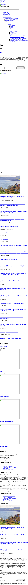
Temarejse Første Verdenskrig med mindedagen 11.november (13, 245)
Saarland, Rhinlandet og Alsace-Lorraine (9, 226)
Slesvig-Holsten (13, 31)
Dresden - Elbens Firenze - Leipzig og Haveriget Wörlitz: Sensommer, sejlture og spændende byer (12, 205)
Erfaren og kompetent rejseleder (11, 19)
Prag (11, 30)
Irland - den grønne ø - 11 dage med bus (9, 332)
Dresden (12, 28)
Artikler (9, 24)
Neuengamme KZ (4, 446)
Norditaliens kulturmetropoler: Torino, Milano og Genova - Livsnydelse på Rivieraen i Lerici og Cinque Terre (13, 274)
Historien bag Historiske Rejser (11, 18)
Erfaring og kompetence (8, 466)
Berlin (11, 27)
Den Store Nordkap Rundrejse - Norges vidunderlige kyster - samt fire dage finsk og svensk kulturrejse (13, 310)
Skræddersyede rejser (9, 20)
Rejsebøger (10, 34)
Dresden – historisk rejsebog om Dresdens (19, 40)
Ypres (2, 52)
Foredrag (10, 22)
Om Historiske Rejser (7, 17)
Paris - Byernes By (4, 239)
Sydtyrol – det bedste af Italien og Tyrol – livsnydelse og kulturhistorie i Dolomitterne (12, 220)
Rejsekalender (5, 12)
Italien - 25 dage (3, 346)
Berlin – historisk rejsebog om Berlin (18, 35)
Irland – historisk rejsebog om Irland (17, 39)
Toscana (12, 32)
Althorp (2, 371)
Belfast (11, 26)
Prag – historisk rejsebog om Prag (17, 37)
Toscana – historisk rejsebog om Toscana (18, 38)
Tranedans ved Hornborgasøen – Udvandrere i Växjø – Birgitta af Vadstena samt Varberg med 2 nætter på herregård (13, 266)
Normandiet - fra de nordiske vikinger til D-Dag (10, 338)
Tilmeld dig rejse (6, 13)
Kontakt (4, 15)
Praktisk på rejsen (6, 14)
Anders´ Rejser (6, 468)
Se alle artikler (13, 33)
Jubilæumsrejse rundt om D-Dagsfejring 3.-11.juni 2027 (12, 303)
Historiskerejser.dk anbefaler (8, 469)
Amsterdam (12, 25)
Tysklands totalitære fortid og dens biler (9, 259)
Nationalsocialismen (4, 396)
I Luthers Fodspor (14, 41)
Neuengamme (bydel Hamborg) (7, 421)
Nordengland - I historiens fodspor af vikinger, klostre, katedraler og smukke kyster (12, 197)
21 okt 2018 (2, 54)
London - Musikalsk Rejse (6, 232)
